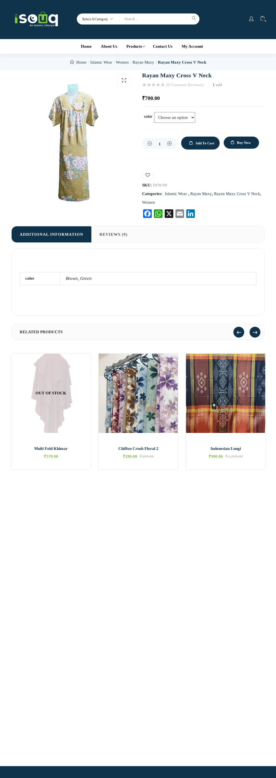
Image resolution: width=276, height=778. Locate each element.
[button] (98, 18)
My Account (192, 46)
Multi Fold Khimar (51, 448)
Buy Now (244, 143)
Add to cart (204, 143)
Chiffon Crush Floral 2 (138, 448)
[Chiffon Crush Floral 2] (138, 393)
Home (86, 46)
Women (122, 62)
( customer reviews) (184, 85)
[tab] (51, 234)
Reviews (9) (113, 234)
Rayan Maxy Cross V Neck (182, 62)
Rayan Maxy (143, 62)
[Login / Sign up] (251, 18)
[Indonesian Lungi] (225, 393)
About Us (109, 46)
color (148, 116)
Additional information (51, 234)
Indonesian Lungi (226, 448)
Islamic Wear (101, 62)
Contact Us (162, 46)
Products (134, 46)
